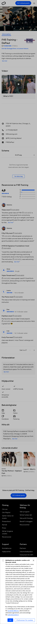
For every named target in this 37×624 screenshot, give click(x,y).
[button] (33, 560)
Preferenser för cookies (25, 620)
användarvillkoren (13, 611)
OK (10, 620)
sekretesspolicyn (13, 615)
